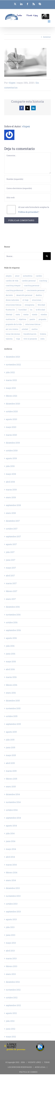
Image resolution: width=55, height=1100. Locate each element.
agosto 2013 (11, 919)
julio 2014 (10, 833)
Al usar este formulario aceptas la (33, 209)
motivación (10, 319)
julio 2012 (10, 1021)
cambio (39, 276)
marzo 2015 (11, 771)
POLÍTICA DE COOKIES (28, 1072)
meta (18, 314)
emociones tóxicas (13, 305)
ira (31, 309)
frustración (10, 309)
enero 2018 (11, 513)
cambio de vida (12, 280)
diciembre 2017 (13, 520)
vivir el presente (30, 339)
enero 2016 (11, 692)
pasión (32, 319)
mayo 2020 (11, 427)
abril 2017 (10, 575)
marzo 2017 (11, 583)
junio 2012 (10, 1028)
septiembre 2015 (13, 724)
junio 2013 (10, 935)
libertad (9, 314)
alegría (9, 276)
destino (39, 295)
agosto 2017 (11, 544)
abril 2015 (10, 763)
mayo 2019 (11, 474)
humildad (22, 309)
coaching (43, 280)
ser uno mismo (12, 329)
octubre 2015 (11, 716)
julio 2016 (10, 645)
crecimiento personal (36, 290)
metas (25, 314)
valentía (9, 339)
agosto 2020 (11, 419)
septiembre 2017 (13, 536)
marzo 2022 (11, 380)
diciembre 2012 (13, 982)
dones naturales (12, 300)
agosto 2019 (11, 458)
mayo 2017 (11, 567)
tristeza (43, 334)
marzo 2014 (11, 864)
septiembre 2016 (13, 630)
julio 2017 (10, 552)
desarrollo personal (24, 295)
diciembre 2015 (13, 700)
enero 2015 (11, 786)
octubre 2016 (11, 622)
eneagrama (29, 305)
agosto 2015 (11, 731)
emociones (36, 300)
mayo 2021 (11, 388)
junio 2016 (10, 653)
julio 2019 (10, 466)
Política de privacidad (28, 212)
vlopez (11, 82)
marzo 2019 (11, 489)
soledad (25, 329)
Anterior (47, 37)
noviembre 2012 (13, 989)
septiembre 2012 (13, 1005)
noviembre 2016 (13, 614)
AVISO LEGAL (40, 1067)
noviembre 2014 (13, 802)
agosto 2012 (11, 1013)
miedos (44, 314)
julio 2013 (10, 927)
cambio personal (29, 280)
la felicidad (40, 309)
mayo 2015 (11, 755)
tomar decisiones (13, 334)
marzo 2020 (11, 434)
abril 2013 (10, 950)
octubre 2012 (11, 997)
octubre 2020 (12, 411)
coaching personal (31, 285)
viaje (18, 339)
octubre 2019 (11, 450)
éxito (42, 339)
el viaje (25, 300)
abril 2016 (10, 669)
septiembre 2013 (13, 911)
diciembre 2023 (13, 356)
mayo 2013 (11, 942)
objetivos (22, 319)
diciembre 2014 (13, 794)
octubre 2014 (11, 810)
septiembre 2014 (13, 817)
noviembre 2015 (13, 708)
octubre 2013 (11, 903)
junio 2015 (10, 747)
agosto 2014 (11, 825)
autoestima (27, 276)
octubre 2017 (11, 528)
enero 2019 (11, 497)
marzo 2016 (11, 677)
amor (17, 276)
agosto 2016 (11, 638)
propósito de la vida (14, 324)
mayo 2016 (11, 661)
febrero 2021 (11, 395)
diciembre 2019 (13, 442)
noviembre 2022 (13, 364)
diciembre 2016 (13, 606)
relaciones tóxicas (32, 324)
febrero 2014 (11, 872)
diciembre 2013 (13, 888)
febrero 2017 (11, 591)
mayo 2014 (11, 849)
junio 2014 (10, 841)
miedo (34, 314)
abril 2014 (10, 856)
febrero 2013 (11, 966)
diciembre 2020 (13, 403)
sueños (35, 329)
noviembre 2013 (13, 896)
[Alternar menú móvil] (49, 21)
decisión (9, 295)
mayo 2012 (11, 1036)
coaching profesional (14, 290)
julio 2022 (10, 372)
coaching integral (13, 285)
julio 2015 (10, 739)
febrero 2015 (11, 778)
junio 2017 (10, 560)
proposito (42, 319)
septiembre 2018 (13, 505)
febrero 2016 (11, 685)
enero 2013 (11, 974)
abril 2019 (10, 481)
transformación (30, 334)
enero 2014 (11, 880)
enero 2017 (11, 599)
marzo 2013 (11, 958)
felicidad (41, 305)
